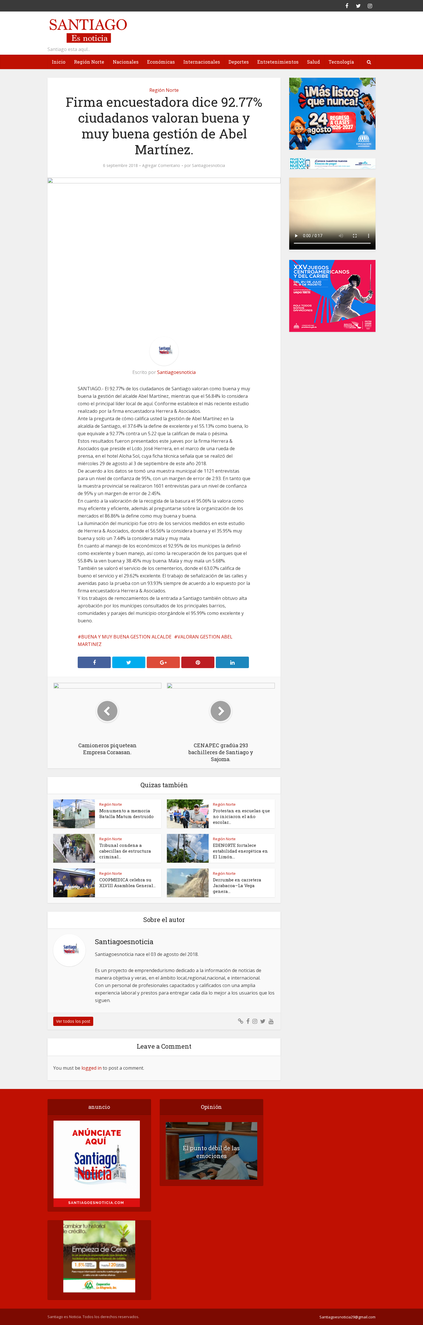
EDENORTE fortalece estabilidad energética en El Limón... (240, 851)
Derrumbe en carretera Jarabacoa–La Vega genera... (237, 885)
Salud (313, 62)
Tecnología (341, 62)
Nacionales (125, 62)
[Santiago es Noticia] (87, 30)
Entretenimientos (277, 62)
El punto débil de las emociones (211, 1151)
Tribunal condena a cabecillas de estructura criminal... (125, 851)
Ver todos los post (73, 1021)
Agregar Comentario (161, 165)
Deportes (238, 62)
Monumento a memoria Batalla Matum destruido (126, 813)
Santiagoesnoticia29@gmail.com (347, 1317)
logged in (91, 1068)
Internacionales (201, 62)
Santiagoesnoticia (208, 165)
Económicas (161, 62)
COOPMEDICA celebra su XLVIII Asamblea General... (127, 882)
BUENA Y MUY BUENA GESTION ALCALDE (126, 637)
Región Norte (89, 62)
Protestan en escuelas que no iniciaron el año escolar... (241, 816)
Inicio (58, 62)
